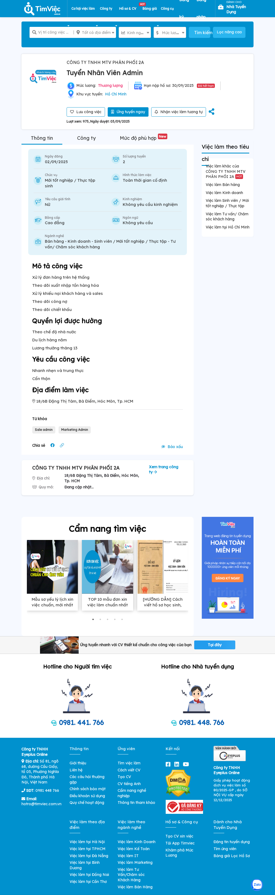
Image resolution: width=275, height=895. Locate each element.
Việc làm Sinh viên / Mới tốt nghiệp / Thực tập (227, 203)
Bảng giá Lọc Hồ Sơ (232, 855)
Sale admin (44, 430)
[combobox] (95, 32)
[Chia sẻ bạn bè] (211, 112)
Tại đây (215, 644)
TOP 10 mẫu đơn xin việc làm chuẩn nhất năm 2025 (107, 605)
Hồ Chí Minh (115, 94)
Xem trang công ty (163, 469)
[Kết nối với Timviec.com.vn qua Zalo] (257, 885)
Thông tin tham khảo (136, 802)
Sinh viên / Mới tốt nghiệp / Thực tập (130, 241)
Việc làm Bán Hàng (135, 887)
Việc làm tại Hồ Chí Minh (227, 227)
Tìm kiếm (202, 32)
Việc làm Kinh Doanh (136, 841)
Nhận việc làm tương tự (180, 111)
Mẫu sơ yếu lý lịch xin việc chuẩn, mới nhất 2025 (52, 605)
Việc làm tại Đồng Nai (89, 874)
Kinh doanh (79, 241)
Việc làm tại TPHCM (88, 848)
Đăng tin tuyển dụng (232, 841)
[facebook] (169, 764)
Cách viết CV (129, 770)
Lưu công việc (88, 111)
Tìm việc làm (129, 763)
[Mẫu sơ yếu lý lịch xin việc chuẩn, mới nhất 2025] (52, 567)
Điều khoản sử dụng (87, 795)
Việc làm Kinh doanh (224, 192)
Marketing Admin (74, 430)
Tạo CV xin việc (179, 836)
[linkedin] (177, 764)
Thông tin (42, 138)
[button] (93, 619)
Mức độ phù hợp (143, 138)
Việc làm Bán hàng (223, 184)
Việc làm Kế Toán (134, 848)
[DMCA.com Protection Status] (178, 783)
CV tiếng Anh (129, 783)
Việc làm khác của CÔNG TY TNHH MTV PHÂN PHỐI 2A (225, 171)
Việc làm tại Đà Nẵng (89, 855)
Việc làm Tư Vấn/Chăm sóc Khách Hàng (131, 874)
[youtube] (187, 764)
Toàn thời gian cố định (145, 180)
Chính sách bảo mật (88, 788)
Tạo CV (124, 776)
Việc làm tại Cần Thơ (88, 881)
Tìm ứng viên (225, 848)
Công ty (86, 138)
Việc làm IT (128, 855)
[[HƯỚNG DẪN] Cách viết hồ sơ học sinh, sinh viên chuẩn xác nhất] (162, 567)
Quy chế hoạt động (87, 802)
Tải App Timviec (180, 843)
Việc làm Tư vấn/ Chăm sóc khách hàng (227, 217)
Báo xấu (175, 446)
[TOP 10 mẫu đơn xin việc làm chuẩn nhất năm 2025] (107, 567)
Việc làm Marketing (135, 862)
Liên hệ (76, 770)
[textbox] (95, 32)
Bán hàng (54, 241)
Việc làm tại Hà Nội (87, 841)
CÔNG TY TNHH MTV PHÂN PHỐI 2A (105, 62)
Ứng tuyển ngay (130, 111)
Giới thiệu (78, 763)
